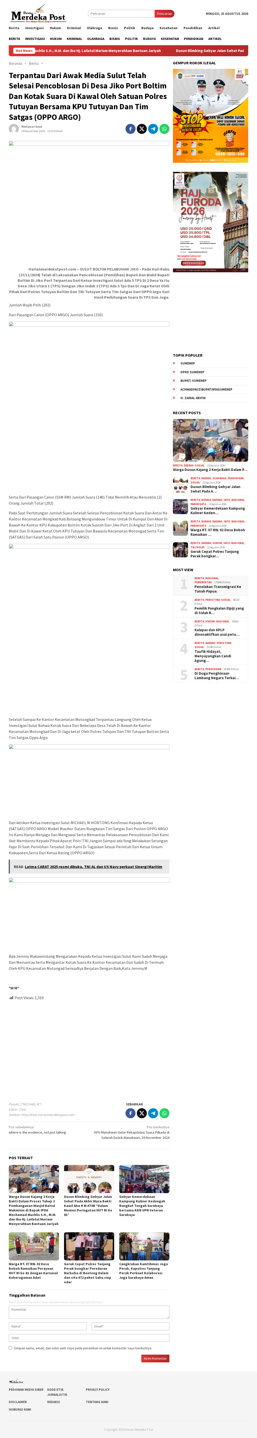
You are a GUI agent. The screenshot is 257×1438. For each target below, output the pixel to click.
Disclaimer (18, 1402)
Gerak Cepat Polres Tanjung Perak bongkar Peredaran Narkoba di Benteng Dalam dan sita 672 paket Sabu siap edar (87, 1273)
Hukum (217, 543)
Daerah (189, 465)
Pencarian (164, 13)
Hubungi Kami (20, 1409)
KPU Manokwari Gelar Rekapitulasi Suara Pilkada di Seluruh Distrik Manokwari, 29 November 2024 (131, 1132)
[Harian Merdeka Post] (38, 13)
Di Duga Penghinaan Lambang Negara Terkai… (217, 675)
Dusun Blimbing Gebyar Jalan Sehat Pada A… (215, 489)
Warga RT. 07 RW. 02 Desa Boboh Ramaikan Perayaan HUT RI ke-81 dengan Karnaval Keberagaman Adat (33, 1271)
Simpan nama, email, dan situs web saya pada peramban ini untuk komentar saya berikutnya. (83, 1348)
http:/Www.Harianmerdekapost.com (48, 1114)
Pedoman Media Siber (26, 1390)
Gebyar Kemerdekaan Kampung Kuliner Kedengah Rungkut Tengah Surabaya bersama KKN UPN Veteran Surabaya (142, 1205)
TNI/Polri (197, 547)
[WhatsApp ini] (164, 129)
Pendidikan (236, 478)
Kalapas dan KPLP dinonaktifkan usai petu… (217, 632)
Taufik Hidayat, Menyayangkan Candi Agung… (213, 656)
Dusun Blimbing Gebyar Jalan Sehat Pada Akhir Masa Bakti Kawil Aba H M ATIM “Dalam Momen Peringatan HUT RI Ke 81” (88, 1205)
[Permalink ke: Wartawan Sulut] (14, 128)
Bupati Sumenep (193, 381)
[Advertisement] (89, 1049)
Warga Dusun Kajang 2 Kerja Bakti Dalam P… (210, 469)
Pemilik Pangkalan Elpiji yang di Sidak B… (219, 610)
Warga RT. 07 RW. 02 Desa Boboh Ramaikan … (217, 532)
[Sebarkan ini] (130, 129)
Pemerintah (203, 582)
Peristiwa (212, 600)
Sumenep (187, 363)
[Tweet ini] (142, 129)
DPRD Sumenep (192, 372)
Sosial (200, 465)
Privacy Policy (97, 1390)
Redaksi (53, 1402)
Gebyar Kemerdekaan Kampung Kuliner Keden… (217, 510)
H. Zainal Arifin (193, 398)
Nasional (238, 500)
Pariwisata (198, 504)
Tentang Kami (97, 1402)
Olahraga (219, 478)
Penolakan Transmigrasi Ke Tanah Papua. (218, 589)
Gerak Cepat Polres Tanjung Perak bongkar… (214, 553)
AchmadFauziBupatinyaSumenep (206, 389)
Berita (177, 465)
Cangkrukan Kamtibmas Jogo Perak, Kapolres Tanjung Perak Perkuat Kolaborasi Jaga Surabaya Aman (143, 1271)
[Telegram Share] (153, 129)
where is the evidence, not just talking (37, 1130)
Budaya (206, 500)
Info (227, 500)
